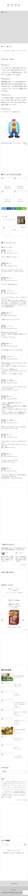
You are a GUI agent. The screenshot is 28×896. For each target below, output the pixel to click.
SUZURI (19, 592)
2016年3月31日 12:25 (11, 266)
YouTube (16, 576)
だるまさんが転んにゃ (7, 560)
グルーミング (10, 786)
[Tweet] (3, 208)
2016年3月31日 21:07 (11, 423)
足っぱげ (16, 693)
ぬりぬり (14, 783)
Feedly (11, 576)
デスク (9, 787)
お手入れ (13, 782)
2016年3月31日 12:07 (11, 253)
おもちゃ (7, 782)
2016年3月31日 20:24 (11, 359)
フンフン (12, 790)
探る (5, 794)
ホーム (3, 46)
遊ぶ (3, 797)
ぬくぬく (8, 784)
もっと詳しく (23, 564)
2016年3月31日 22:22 (11, 456)
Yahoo (19, 627)
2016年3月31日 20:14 (11, 346)
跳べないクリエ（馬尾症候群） (20, 712)
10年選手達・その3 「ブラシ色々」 (20, 721)
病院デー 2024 (17, 684)
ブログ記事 (14, 607)
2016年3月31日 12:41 (11, 293)
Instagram (24, 576)
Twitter (3, 576)
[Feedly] (24, 208)
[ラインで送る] (19, 208)
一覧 (25, 629)
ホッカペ (21, 790)
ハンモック (6, 790)
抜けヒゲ (16, 747)
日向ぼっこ (20, 143)
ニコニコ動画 (20, 576)
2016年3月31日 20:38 (11, 383)
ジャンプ (22, 786)
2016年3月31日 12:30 (11, 280)
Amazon (15, 627)
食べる (7, 797)
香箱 (10, 797)
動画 (17, 792)
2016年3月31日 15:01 (11, 315)
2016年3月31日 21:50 (11, 437)
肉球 (23, 795)
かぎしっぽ (23, 781)
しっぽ (3, 784)
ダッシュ (5, 787)
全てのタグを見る (22, 800)
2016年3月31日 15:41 (11, 328)
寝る (22, 792)
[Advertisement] (14, 28)
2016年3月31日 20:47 (11, 399)
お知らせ (18, 781)
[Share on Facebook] (9, 208)
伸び (14, 792)
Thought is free (22, 892)
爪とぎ (17, 795)
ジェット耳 (17, 786)
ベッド (17, 790)
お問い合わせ (14, 883)
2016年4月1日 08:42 (11, 471)
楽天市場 (9, 627)
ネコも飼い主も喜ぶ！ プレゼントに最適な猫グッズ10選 (20, 704)
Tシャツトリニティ (10, 592)
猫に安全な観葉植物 (19, 676)
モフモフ (15, 143)
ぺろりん (18, 784)
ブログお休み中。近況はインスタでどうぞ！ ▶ (14, 50)
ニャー (12, 787)
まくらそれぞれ (18, 756)
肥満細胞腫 (25, 143)
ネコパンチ (17, 787)
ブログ (10, 46)
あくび (3, 781)
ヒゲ (12, 143)
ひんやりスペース (18, 738)
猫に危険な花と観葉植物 (19, 730)
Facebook (7, 576)
